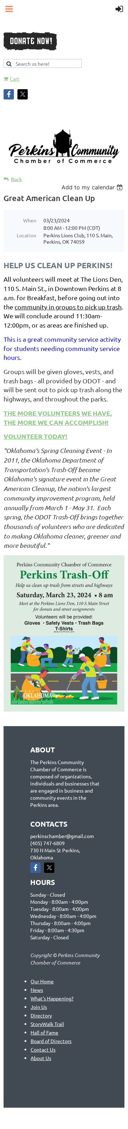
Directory (41, 1015)
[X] (22, 94)
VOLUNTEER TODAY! (35, 436)
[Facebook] (9, 94)
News (37, 990)
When (29, 220)
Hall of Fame (44, 1032)
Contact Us (43, 1049)
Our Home (42, 981)
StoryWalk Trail (47, 1024)
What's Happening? (52, 998)
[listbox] (93, 187)
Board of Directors (51, 1041)
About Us (41, 1058)
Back (16, 179)
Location (26, 235)
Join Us (39, 1007)
